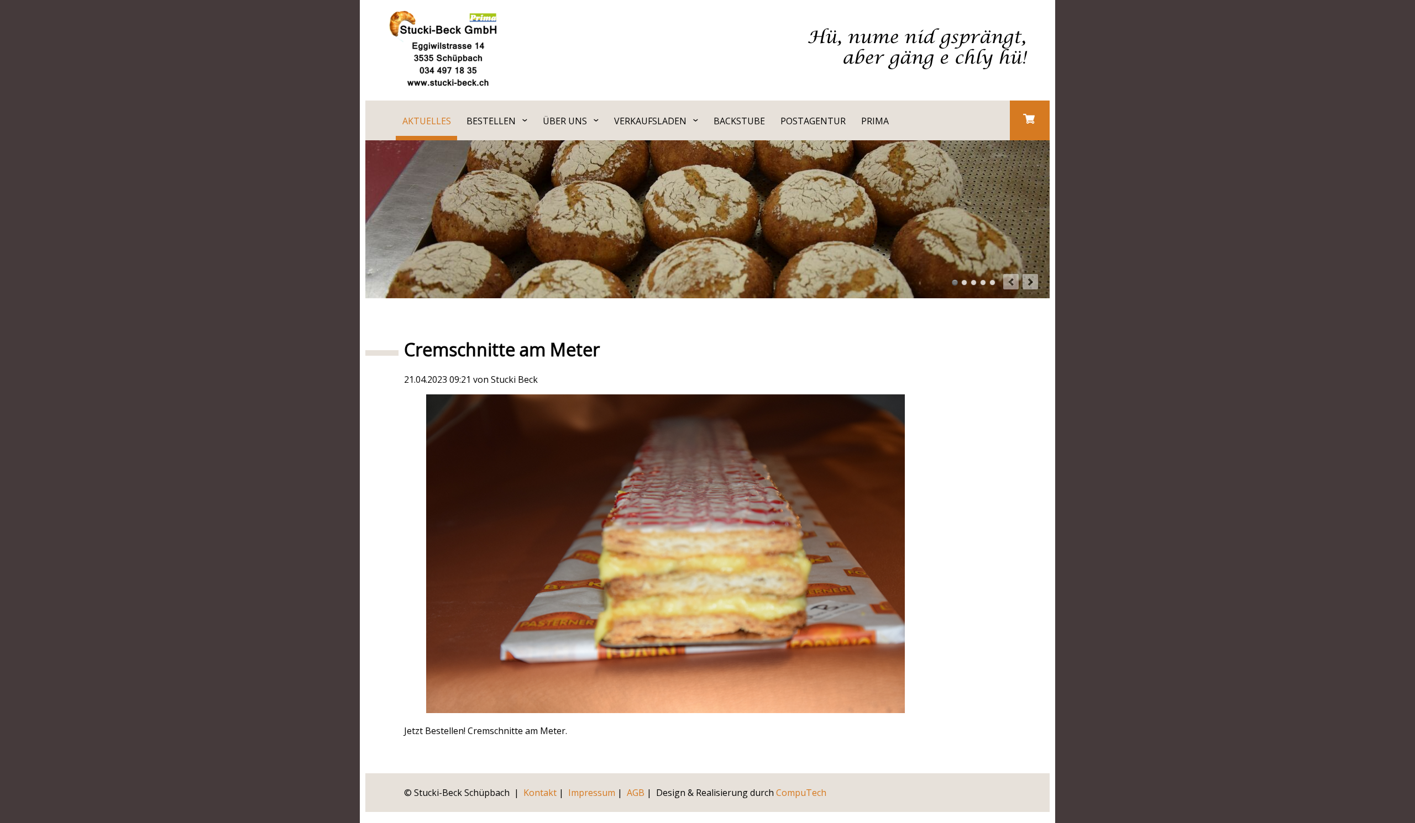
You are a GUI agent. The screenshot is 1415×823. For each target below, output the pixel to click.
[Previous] (1011, 281)
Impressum (591, 793)
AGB (635, 793)
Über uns (565, 121)
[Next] (1030, 281)
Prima (875, 121)
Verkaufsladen (650, 121)
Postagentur (813, 121)
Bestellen (491, 121)
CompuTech (801, 793)
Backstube (739, 121)
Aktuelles (426, 121)
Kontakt (540, 793)
